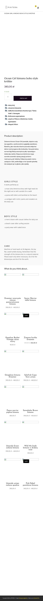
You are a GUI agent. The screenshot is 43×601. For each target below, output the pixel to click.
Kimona (10, 513)
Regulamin (11, 547)
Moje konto (11, 543)
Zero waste (11, 522)
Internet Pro (36, 598)
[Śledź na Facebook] (7, 587)
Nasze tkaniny (13, 572)
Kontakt (10, 538)
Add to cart (23, 98)
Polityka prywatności (16, 551)
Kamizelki (11, 517)
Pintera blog (12, 526)
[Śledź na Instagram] (11, 587)
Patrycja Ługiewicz (23, 598)
